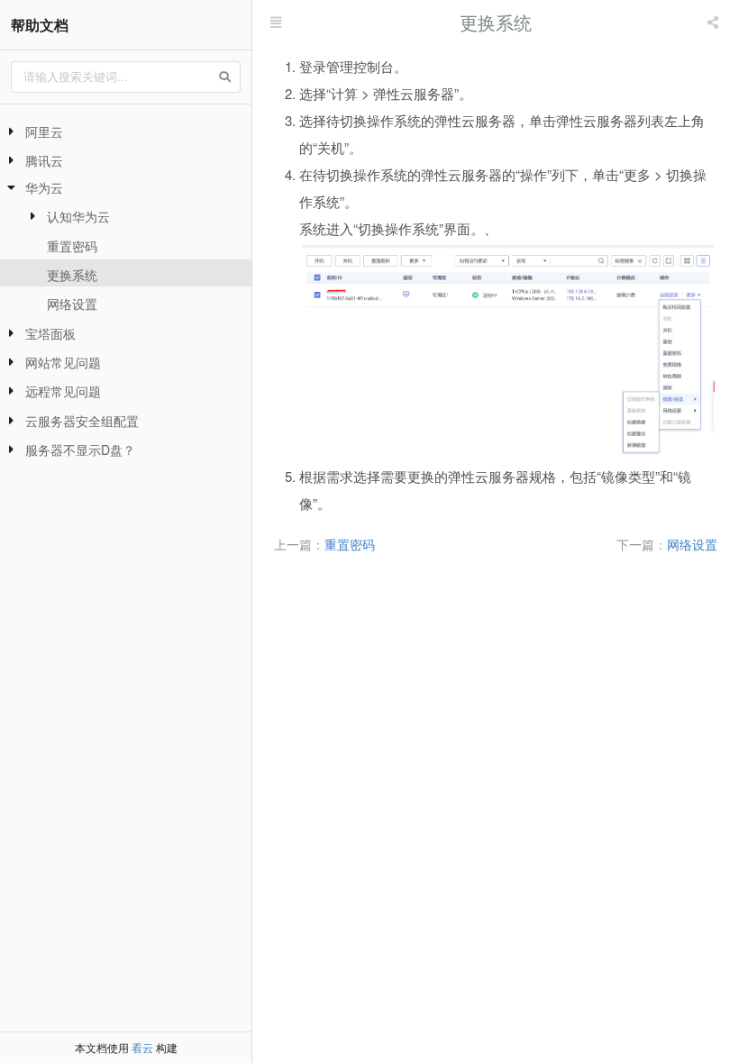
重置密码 (72, 246)
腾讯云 (44, 160)
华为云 (44, 187)
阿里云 (44, 132)
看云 (142, 1047)
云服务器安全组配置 (82, 421)
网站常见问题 (63, 362)
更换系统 (72, 275)
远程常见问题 (63, 391)
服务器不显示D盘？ (80, 450)
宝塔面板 (50, 333)
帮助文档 (39, 24)
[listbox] (714, 22)
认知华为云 (78, 216)
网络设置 (72, 304)
